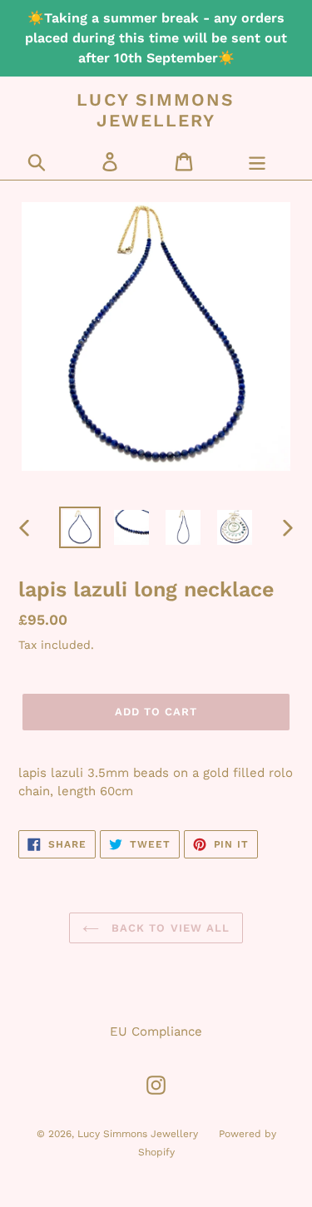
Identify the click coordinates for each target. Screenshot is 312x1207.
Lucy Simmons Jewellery (156, 110)
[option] (80, 527)
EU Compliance (156, 1031)
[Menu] (257, 161)
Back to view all (168, 928)
